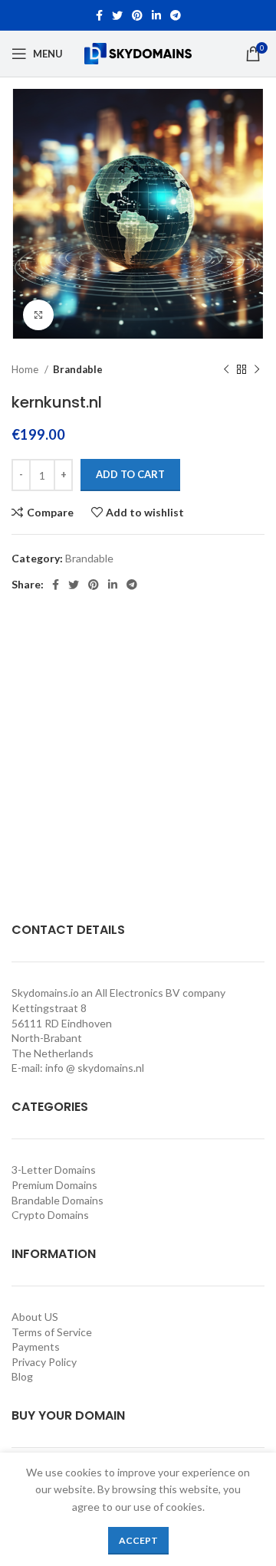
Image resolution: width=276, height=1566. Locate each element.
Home (26, 369)
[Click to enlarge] (38, 315)
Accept (138, 1540)
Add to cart (130, 474)
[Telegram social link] (176, 15)
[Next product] (256, 370)
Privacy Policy (44, 1361)
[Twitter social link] (117, 15)
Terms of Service (52, 1331)
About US (35, 1316)
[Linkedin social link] (156, 15)
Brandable (78, 369)
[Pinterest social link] (137, 15)
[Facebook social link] (99, 15)
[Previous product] (226, 370)
